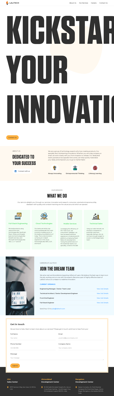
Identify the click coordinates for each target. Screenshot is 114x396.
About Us (72, 3)
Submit (15, 366)
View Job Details (102, 289)
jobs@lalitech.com (58, 309)
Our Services (83, 3)
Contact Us (103, 3)
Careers (94, 3)
